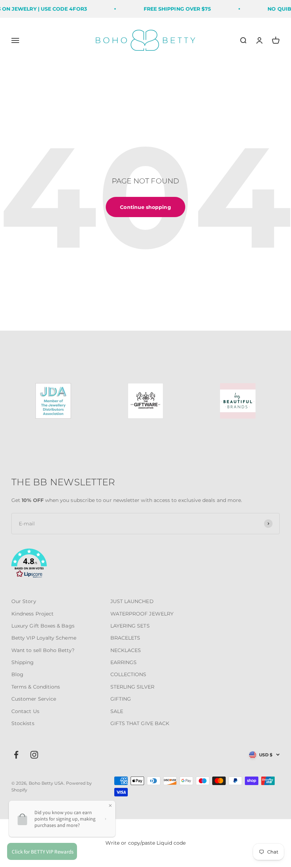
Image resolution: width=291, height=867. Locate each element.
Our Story (23, 601)
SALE (116, 711)
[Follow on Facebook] (16, 755)
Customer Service (33, 699)
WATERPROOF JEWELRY (142, 614)
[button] (145, 564)
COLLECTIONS (128, 674)
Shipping (22, 662)
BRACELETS (125, 638)
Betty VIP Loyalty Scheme (43, 638)
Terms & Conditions (35, 687)
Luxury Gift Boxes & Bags (43, 626)
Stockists (22, 723)
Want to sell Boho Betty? (43, 650)
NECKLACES (125, 650)
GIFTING (120, 699)
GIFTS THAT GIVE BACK (139, 723)
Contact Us (25, 711)
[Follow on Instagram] (34, 755)
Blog (17, 674)
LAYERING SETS (130, 626)
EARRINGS (123, 662)
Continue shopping (145, 207)
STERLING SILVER (132, 687)
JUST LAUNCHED (132, 601)
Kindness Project (32, 614)
